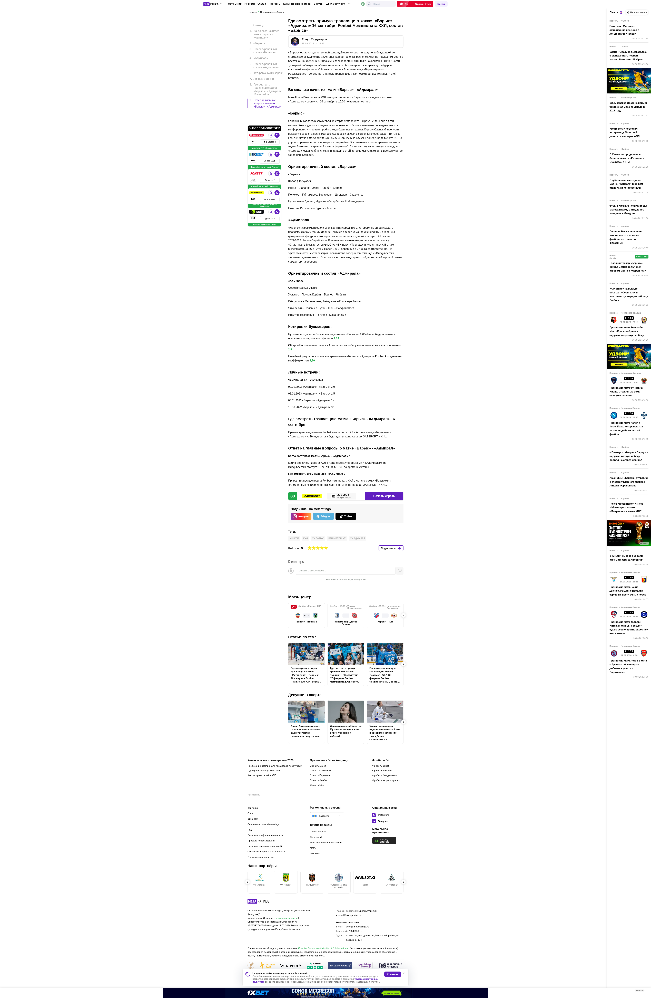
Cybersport (316, 837)
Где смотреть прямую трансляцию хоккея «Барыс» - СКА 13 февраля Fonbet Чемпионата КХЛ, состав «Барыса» (384, 675)
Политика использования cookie (265, 846)
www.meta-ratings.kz (287, 918)
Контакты (253, 808)
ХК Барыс (318, 538)
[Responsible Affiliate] (390, 966)
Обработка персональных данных (266, 851)
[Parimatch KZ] (256, 178)
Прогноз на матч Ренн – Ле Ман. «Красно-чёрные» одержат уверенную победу (626, 331)
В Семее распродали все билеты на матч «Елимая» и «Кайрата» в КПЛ (626, 158)
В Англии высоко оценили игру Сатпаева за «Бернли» (626, 557)
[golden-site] (267, 965)
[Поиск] (369, 4)
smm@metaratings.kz (357, 926)
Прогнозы (275, 3)
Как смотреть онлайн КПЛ (262, 775)
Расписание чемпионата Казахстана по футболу (275, 765)
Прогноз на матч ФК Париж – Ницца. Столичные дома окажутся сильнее (627, 391)
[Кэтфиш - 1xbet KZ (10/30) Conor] (325, 993)
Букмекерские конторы (297, 3)
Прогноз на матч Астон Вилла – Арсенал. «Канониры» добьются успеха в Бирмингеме (628, 666)
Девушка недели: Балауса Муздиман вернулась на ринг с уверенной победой (345, 731)
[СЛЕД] (403, 615)
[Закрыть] (646, 991)
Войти (441, 4)
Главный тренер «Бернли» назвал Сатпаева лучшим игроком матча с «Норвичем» (627, 267)
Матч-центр (235, 3)
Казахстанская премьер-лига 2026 (270, 760)
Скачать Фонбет (319, 780)
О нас (251, 813)
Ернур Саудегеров (314, 39)
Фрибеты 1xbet (380, 765)
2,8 (290, 349)
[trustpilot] (315, 965)
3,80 (312, 360)
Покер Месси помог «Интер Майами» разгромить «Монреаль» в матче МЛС (626, 507)
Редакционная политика (261, 857)
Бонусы (318, 3)
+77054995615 (354, 931)
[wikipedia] (290, 965)
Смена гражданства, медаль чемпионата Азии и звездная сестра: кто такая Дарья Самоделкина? (384, 733)
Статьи (262, 3)
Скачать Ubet (317, 785)
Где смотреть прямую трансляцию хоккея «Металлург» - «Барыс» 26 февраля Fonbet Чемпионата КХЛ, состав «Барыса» (305, 675)
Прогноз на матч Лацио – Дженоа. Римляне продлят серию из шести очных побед (627, 591)
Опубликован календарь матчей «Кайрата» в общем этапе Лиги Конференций (626, 184)
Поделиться (388, 548)
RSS (250, 829)
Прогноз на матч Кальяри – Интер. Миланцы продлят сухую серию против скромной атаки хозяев (628, 627)
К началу (258, 22)
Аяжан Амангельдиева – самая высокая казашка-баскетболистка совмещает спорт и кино (305, 731)
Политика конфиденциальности (265, 835)
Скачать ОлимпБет (320, 770)
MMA (312, 848)
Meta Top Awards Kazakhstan (326, 842)
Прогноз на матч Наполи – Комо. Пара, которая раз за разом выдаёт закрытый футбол (626, 428)
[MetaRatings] (259, 901)
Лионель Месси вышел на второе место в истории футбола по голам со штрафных (625, 237)
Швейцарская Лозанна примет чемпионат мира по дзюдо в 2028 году (628, 106)
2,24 (336, 338)
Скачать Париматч (320, 775)
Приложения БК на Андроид (329, 760)
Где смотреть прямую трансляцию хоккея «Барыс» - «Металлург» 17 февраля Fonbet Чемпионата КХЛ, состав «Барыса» (345, 675)
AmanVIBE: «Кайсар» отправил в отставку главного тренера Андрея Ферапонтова (628, 481)
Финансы (315, 853)
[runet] (251, 965)
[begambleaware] (340, 965)
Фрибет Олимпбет (382, 770)
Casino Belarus (318, 831)
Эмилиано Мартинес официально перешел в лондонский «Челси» (624, 30)
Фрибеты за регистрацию (386, 780)
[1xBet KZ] (256, 139)
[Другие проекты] (212, 4)
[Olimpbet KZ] (256, 120)
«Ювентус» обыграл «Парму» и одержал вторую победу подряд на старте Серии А (628, 456)
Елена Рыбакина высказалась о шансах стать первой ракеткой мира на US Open (628, 55)
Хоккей (294, 538)
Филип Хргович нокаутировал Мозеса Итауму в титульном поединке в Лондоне (628, 209)
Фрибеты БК (380, 760)
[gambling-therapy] (365, 965)
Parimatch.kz (337, 538)
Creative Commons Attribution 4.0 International (323, 948)
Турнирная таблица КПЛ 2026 (264, 770)
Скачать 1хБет (318, 765)
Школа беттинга (335, 3)
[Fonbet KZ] (256, 159)
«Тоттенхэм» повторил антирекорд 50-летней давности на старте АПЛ (624, 132)
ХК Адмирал (357, 538)
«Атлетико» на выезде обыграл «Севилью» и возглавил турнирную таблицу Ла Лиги (628, 294)
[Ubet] (256, 197)
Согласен (392, 974)
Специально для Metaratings (263, 824)
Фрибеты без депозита (385, 775)
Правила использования (261, 840)
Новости (249, 3)
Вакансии (253, 818)
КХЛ (305, 538)
